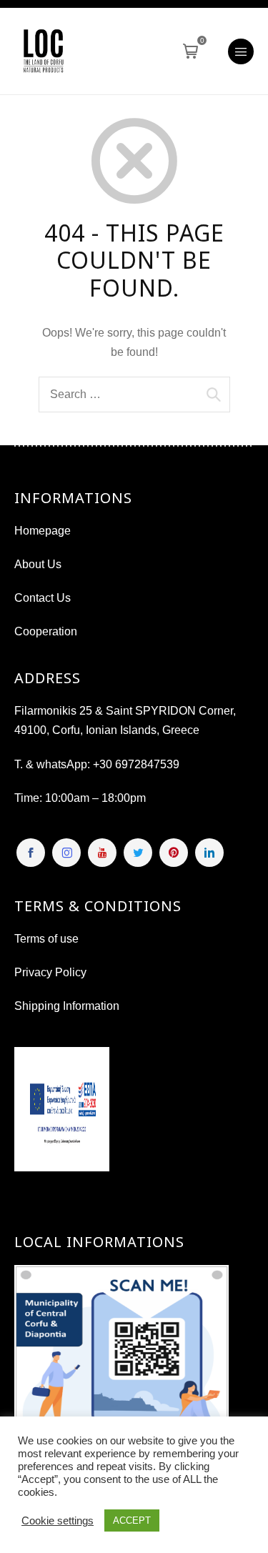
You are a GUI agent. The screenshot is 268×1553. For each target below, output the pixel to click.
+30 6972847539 (136, 764)
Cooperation (45, 631)
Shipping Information (66, 1006)
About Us (37, 564)
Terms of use (46, 939)
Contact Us (42, 598)
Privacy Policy (50, 972)
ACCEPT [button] (132, 1520)
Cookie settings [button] (57, 1521)
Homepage (42, 531)
